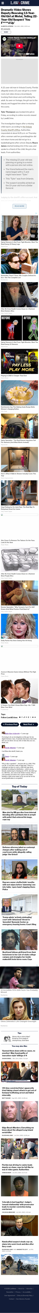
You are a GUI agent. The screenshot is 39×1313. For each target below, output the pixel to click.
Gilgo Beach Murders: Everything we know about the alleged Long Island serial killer (18, 1130)
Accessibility (27, 1292)
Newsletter (10, 1292)
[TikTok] (24, 718)
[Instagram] (26, 718)
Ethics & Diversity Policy (24, 1295)
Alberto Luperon (7, 26)
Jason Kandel (6, 1058)
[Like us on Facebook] (22, 718)
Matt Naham (6, 1098)
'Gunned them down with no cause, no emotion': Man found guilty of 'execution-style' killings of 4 (18, 1053)
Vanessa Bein (6, 1172)
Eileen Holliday (7, 1135)
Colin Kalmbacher (8, 1212)
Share (6, 32)
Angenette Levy (22, 1249)
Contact (11, 1299)
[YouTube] (20, 718)
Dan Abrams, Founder (23, 1299)
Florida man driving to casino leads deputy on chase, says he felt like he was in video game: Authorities (18, 1167)
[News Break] (35, 718)
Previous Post (11, 724)
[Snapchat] (33, 718)
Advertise (29, 1288)
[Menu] (3, 3)
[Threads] (28, 718)
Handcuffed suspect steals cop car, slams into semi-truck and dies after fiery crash (18, 1244)
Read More (19, 206)
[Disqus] (19, 755)
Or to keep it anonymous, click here (20, 1039)
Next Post (27, 724)
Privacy (18, 1292)
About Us (21, 1288)
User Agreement (9, 1295)
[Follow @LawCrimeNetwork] (31, 718)
